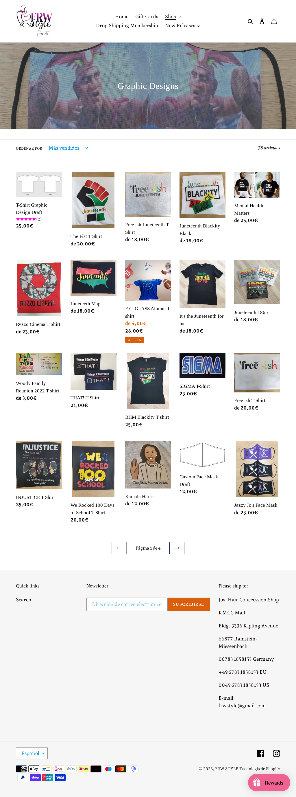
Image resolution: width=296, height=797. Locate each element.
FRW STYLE (226, 768)
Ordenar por (29, 148)
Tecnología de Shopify (259, 768)
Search (23, 600)
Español (30, 753)
